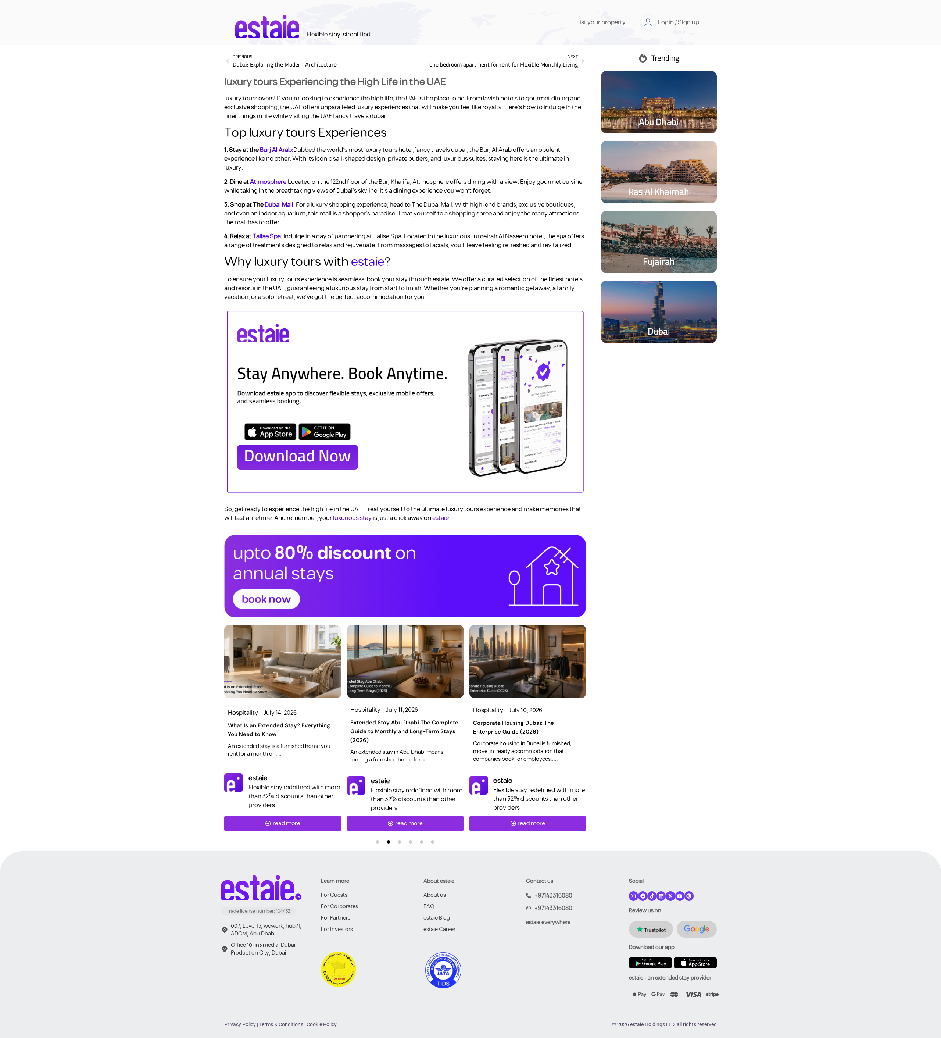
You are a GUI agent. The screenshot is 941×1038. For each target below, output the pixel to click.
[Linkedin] (661, 895)
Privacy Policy (240, 1024)
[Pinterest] (689, 895)
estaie (367, 262)
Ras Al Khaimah (658, 191)
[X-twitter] (670, 895)
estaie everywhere (548, 922)
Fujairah (659, 261)
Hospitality (243, 713)
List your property (601, 22)
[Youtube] (679, 895)
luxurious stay (352, 518)
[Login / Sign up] (648, 22)
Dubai (659, 331)
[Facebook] (642, 895)
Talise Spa (267, 236)
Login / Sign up (678, 22)
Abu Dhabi (659, 121)
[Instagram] (633, 895)
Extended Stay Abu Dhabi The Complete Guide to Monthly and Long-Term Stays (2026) (404, 731)
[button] (377, 842)
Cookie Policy (322, 1024)
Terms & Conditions (281, 1024)
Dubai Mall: (279, 205)
